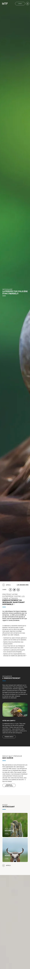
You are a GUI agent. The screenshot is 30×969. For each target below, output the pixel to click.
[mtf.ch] (4, 4)
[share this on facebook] (10, 589)
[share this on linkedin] (18, 589)
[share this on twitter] (14, 589)
